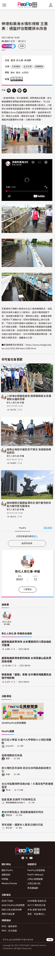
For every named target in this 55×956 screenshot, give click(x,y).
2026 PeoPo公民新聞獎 (13, 905)
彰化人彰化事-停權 (15, 403)
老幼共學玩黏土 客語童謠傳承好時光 (22, 812)
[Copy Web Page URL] (25, 91)
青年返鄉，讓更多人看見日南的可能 (22, 824)
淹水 (12, 72)
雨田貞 (9, 815)
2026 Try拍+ (8, 900)
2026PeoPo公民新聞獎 (14, 722)
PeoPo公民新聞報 (36, 870)
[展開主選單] (4, 5)
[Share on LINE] (19, 91)
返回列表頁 (26, 543)
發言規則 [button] (48, 528)
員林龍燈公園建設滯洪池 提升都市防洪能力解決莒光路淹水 (29, 504)
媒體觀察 (39, 66)
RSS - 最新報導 (9, 926)
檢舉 (22, 46)
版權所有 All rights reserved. (17, 79)
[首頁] (27, 4)
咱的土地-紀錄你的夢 (12, 909)
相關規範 (6, 874)
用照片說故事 (8, 913)
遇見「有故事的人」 (37, 913)
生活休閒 (27, 66)
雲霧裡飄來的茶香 (12, 755)
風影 (8, 758)
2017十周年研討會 (37, 905)
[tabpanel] (27, 536)
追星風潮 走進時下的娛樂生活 (19, 799)
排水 (18, 72)
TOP (50, 939)
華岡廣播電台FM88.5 (15, 802)
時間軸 (5, 878)
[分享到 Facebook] (9, 91)
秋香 (8, 774)
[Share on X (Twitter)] (14, 91)
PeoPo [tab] (22, 528)
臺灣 (13, 60)
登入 (36, 536)
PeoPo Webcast (35, 874)
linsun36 (9, 746)
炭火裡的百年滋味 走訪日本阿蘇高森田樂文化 (26, 769)
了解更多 (27, 589)
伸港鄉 (27, 60)
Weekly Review (9, 883)
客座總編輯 (32, 887)
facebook (23, 858)
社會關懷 (16, 66)
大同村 (25, 72)
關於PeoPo (7, 870)
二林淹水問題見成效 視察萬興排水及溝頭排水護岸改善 (29, 397)
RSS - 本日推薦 (9, 930)
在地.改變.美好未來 (37, 909)
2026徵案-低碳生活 (37, 900)
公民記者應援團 (35, 878)
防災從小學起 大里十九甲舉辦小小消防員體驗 (26, 741)
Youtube (31, 858)
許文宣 (9, 828)
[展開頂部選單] (50, 5)
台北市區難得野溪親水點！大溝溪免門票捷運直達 (27, 785)
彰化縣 (19, 60)
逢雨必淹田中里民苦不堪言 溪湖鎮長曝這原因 (29, 450)
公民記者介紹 (33, 883)
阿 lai (8, 790)
